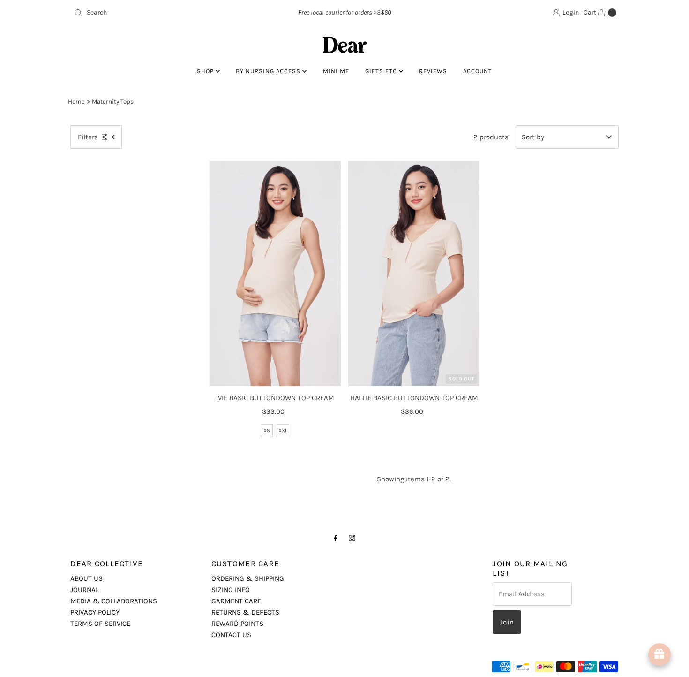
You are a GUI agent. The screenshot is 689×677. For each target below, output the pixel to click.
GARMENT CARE (236, 601)
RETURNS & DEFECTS (245, 612)
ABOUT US (86, 578)
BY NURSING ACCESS (269, 71)
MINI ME (336, 71)
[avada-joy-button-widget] (659, 654)
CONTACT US (231, 635)
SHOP (206, 71)
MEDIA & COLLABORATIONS (113, 601)
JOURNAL (84, 590)
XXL (282, 430)
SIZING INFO (230, 590)
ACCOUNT (477, 71)
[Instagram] (352, 538)
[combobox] (159, 12)
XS (266, 430)
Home (76, 101)
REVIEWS (433, 71)
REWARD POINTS (237, 623)
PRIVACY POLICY (95, 612)
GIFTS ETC (382, 71)
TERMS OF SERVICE (100, 623)
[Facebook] (335, 538)
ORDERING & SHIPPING (247, 578)
